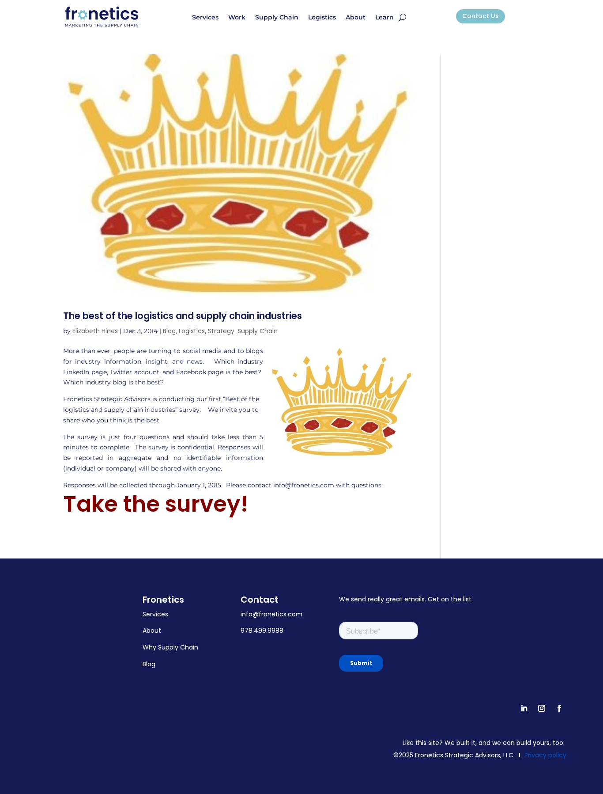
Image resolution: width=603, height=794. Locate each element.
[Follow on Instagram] (542, 708)
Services (205, 17)
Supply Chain (276, 17)
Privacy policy (545, 755)
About (356, 17)
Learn (384, 17)
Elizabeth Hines (95, 331)
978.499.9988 (262, 630)
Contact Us (480, 15)
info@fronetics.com (271, 614)
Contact (260, 599)
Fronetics (163, 599)
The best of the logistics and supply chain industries (182, 315)
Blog (169, 331)
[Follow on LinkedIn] (524, 708)
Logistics (322, 17)
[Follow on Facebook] (559, 708)
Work (236, 17)
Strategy (221, 331)
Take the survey (151, 504)
